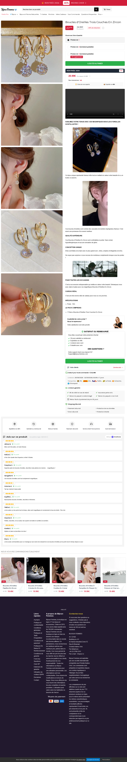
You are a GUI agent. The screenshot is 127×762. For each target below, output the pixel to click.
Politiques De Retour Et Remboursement (39, 648)
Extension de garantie (38, 668)
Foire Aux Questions (37, 660)
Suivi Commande (74, 14)
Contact (36, 680)
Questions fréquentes (89, 14)
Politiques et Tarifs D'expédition (38, 635)
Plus (99, 14)
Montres (51, 14)
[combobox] (58, 9)
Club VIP (37, 664)
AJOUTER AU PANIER (95, 63)
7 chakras (43, 14)
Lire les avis (117, 367)
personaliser (106, 759)
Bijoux (14, 14)
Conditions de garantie (38, 655)
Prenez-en (75, 40)
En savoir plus (81, 759)
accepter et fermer (93, 759)
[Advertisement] (63, 603)
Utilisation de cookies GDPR (39, 673)
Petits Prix (5, 14)
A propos (37, 620)
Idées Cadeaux (61, 14)
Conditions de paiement (38, 642)
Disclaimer (37, 677)
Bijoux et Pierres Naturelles (29, 14)
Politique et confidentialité (38, 624)
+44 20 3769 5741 (75, 651)
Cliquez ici (80, 654)
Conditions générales (37, 629)
